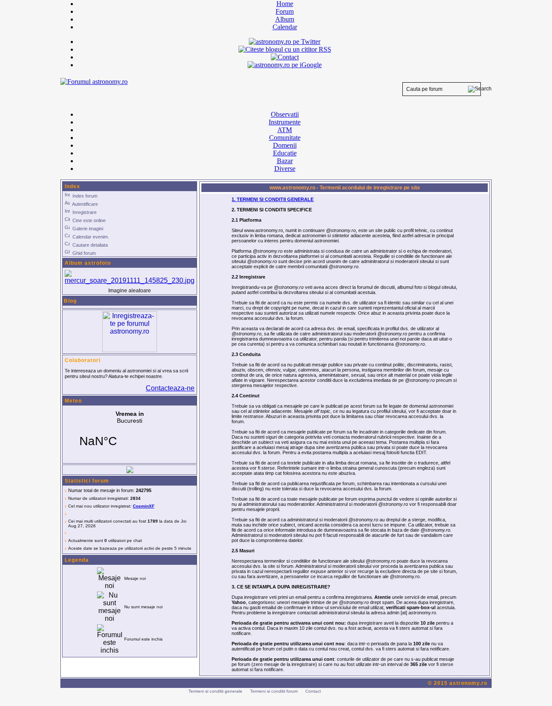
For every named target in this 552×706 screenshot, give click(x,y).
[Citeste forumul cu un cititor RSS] (284, 49)
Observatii (285, 114)
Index (72, 186)
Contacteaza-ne (170, 388)
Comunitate (285, 137)
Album (284, 19)
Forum (285, 11)
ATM (284, 129)
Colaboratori (82, 360)
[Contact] (285, 57)
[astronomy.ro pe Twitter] (284, 41)
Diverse (284, 168)
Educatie (285, 153)
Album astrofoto (88, 263)
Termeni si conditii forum (274, 691)
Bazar (285, 160)
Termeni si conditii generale (215, 691)
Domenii (285, 145)
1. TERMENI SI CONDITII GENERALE (273, 199)
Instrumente (285, 122)
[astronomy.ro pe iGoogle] (285, 64)
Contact (313, 691)
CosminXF (143, 506)
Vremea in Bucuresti (129, 434)
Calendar (285, 27)
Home (284, 3)
